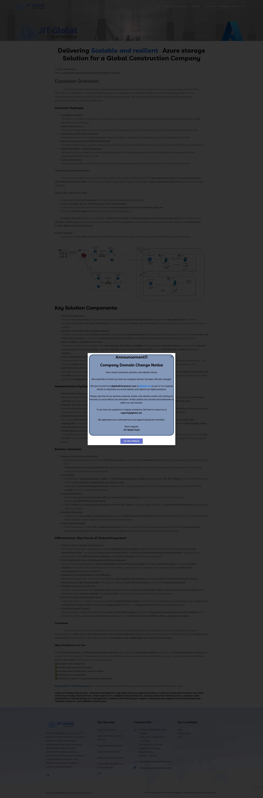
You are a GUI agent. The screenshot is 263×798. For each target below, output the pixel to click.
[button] (172, 357)
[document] (131, 399)
